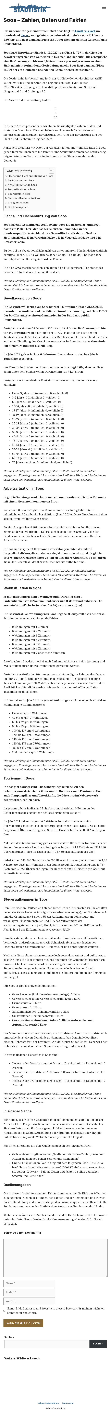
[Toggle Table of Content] (50, 171)
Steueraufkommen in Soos (24, 198)
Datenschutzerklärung (48, 1403)
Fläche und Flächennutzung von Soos (30, 176)
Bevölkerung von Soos (21, 180)
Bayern (25, 35)
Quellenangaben (18, 207)
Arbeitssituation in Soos (22, 185)
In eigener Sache (18, 202)
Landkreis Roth (85, 31)
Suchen (9, 1337)
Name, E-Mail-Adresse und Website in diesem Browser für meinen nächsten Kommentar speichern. (55, 1311)
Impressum (67, 1403)
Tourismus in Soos (19, 194)
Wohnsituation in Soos (21, 189)
